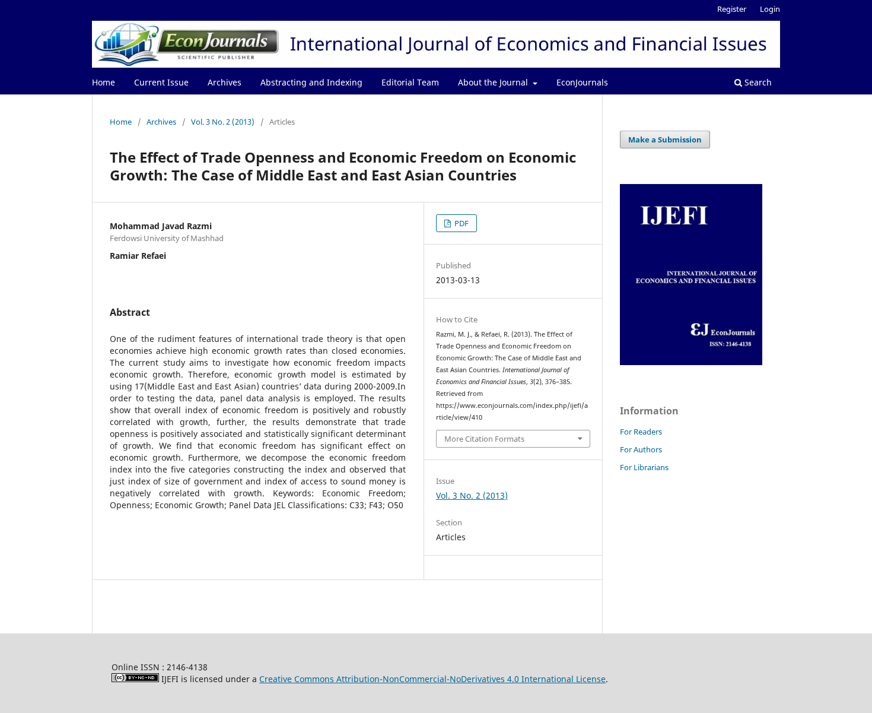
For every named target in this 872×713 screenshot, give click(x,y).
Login (770, 9)
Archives (224, 82)
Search (757, 82)
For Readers (641, 431)
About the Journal (494, 82)
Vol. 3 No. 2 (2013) (222, 121)
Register (731, 9)
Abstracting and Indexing (311, 82)
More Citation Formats (484, 438)
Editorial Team (410, 82)
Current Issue (161, 82)
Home (103, 82)
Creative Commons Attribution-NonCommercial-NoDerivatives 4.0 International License (432, 679)
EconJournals (582, 82)
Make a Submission (665, 139)
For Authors (641, 449)
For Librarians (644, 467)
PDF (461, 223)
